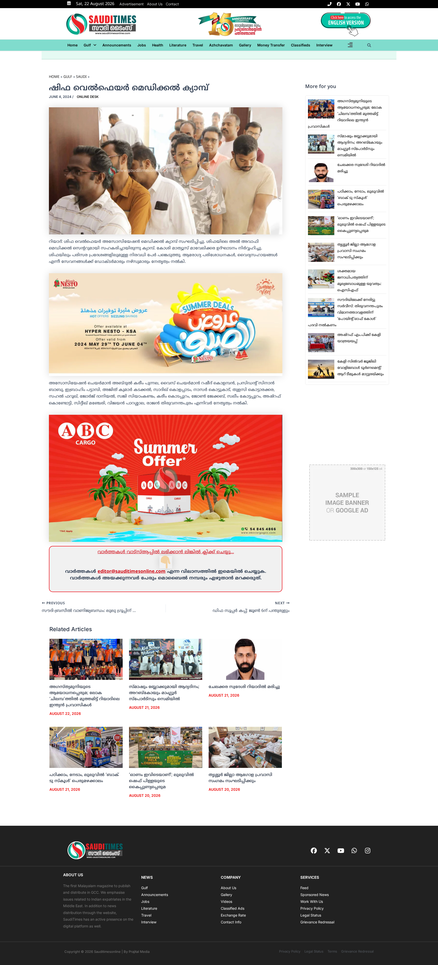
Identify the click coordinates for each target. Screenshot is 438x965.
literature (177, 45)
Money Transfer (271, 45)
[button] (90, 45)
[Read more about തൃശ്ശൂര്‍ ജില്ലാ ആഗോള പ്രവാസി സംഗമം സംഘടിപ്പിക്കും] (245, 747)
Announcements (116, 45)
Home (72, 45)
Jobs (141, 45)
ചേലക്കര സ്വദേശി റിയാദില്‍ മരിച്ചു (244, 687)
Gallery (245, 45)
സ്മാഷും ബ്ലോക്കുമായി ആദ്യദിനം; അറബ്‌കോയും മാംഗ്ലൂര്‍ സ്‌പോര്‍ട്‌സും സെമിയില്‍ (164, 693)
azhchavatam (221, 45)
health (157, 45)
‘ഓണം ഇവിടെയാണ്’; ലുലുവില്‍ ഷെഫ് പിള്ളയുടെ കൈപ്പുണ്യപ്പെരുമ (161, 781)
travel (197, 45)
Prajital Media (139, 952)
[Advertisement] (347, 424)
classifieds (300, 45)
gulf (87, 45)
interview (324, 45)
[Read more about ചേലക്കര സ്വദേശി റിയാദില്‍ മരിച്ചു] (245, 659)
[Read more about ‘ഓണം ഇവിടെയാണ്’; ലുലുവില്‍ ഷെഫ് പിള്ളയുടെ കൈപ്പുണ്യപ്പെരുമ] (165, 747)
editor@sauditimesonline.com (132, 572)
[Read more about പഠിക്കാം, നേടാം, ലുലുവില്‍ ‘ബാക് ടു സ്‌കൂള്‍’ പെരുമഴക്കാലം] (86, 747)
